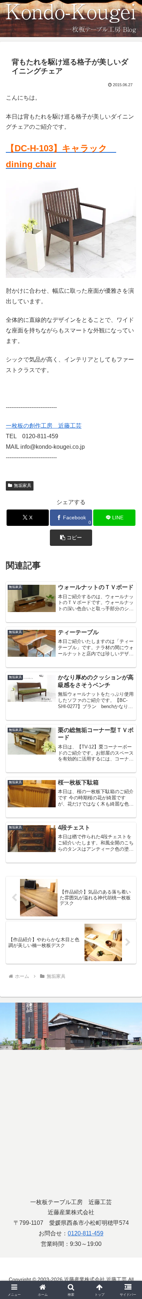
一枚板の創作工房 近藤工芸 (44, 426)
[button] (71, 537)
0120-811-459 (85, 1233)
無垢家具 (22, 485)
